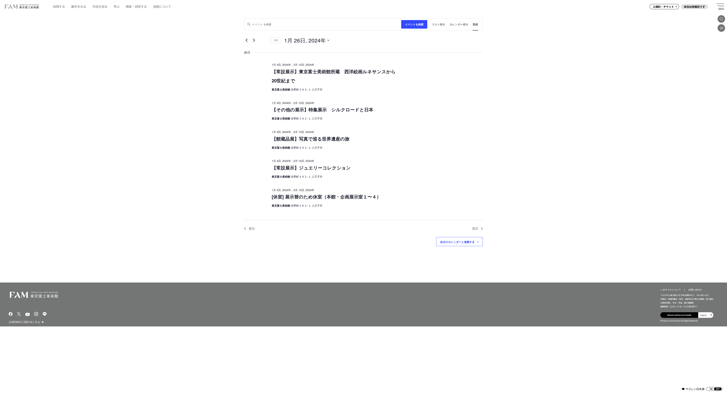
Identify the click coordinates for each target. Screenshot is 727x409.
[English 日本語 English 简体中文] (705, 315)
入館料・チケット (663, 7)
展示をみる (78, 6)
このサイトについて (670, 289)
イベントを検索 (414, 24)
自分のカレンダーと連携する (457, 242)
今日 (276, 40)
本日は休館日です (694, 7)
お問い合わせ (695, 289)
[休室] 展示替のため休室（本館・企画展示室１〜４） (326, 196)
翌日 (475, 228)
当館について (162, 6)
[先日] (246, 40)
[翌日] (254, 40)
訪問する (59, 6)
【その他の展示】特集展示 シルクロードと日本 (322, 109)
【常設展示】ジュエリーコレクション (311, 167)
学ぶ (117, 6)
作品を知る (100, 6)
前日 (252, 228)
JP (721, 28)
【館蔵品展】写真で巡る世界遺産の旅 (310, 138)
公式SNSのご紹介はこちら (24, 322)
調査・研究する (136, 6)
